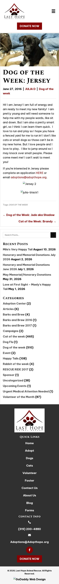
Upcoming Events (14, 386)
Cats (29, 465)
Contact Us (30, 488)
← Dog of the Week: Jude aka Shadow (29, 215)
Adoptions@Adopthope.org (29, 542)
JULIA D (30, 89)
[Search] (53, 235)
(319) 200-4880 (29, 529)
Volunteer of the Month (18, 397)
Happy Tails (11, 358)
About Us (29, 495)
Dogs (29, 458)
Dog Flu (8, 342)
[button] (29, 26)
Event (7, 353)
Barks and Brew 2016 (17, 320)
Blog (29, 503)
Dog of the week (14, 347)
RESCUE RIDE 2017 (15, 369)
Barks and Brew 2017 (17, 325)
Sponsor (8, 375)
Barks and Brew (14, 314)
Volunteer (30, 473)
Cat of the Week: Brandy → (37, 221)
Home (29, 443)
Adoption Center (14, 303)
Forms (29, 510)
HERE (39, 173)
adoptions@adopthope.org (28, 177)
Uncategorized (13, 380)
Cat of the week (14, 336)
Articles (8, 309)
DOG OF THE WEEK (18, 205)
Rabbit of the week (16, 364)
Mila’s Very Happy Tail (18, 249)
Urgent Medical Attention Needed (26, 391)
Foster (29, 480)
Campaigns (10, 331)
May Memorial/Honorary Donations (27, 274)
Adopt (29, 450)
